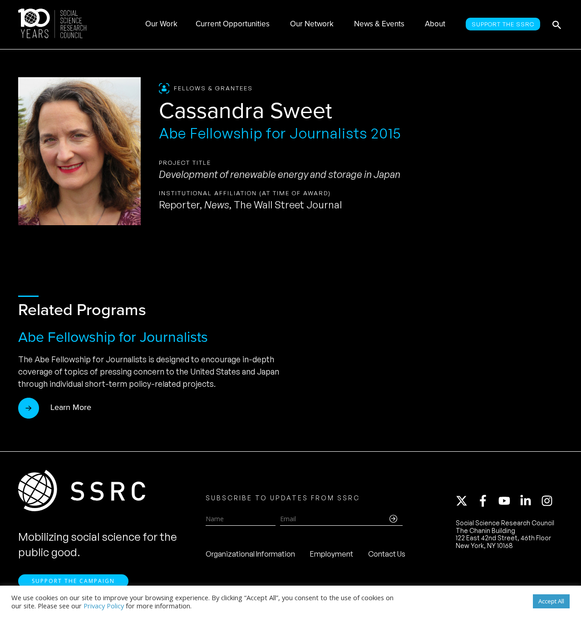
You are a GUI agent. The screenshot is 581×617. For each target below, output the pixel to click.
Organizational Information (250, 553)
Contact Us (386, 553)
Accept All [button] (551, 601)
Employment (331, 553)
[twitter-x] (466, 501)
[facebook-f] (487, 501)
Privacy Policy (104, 605)
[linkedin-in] (530, 501)
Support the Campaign (73, 581)
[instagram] (548, 501)
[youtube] (508, 501)
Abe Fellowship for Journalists (113, 336)
